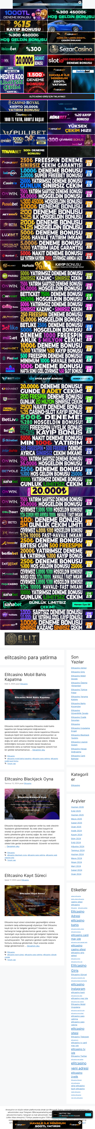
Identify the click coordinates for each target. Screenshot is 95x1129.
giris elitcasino (75, 1083)
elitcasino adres (82, 908)
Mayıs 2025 (76, 819)
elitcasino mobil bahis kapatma (19, 759)
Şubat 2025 (76, 823)
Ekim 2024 (76, 838)
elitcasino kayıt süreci (15, 955)
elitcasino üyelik (76, 1074)
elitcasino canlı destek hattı (79, 942)
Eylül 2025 (76, 811)
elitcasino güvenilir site (78, 978)
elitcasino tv (74, 1040)
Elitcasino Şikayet (76, 1080)
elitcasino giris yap (76, 962)
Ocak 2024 (76, 874)
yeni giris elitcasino (77, 1098)
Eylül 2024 (76, 842)
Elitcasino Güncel (79, 974)
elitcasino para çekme (77, 1023)
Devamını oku (38, 750)
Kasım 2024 (76, 835)
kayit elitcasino (78, 1089)
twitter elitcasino (76, 1095)
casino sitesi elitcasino (76, 903)
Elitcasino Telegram (80, 1037)
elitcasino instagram (78, 986)
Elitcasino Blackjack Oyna (29, 778)
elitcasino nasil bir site (77, 1010)
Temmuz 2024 (78, 850)
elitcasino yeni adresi (79, 1065)
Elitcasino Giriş (78, 672)
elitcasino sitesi (77, 1031)
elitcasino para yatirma (41, 759)
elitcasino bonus (76, 932)
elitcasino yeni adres (77, 1059)
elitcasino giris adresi (77, 954)
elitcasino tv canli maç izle (79, 1044)
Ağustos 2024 (77, 846)
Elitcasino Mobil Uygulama (78, 1005)
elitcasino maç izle (79, 998)
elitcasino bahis (77, 923)
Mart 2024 (76, 866)
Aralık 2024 (76, 831)
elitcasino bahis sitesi (77, 929)
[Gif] (47, 265)
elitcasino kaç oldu (76, 996)
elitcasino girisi (75, 959)
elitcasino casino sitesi (78, 947)
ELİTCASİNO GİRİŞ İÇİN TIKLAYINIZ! (47, 96)
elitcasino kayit (78, 992)
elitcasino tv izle (78, 1051)
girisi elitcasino (78, 1086)
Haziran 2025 (77, 815)
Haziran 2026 (77, 807)
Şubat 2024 (76, 870)
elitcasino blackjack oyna (17, 855)
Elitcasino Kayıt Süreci (25, 875)
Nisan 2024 (76, 862)
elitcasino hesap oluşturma (79, 981)
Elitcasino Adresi (79, 668)
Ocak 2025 (76, 827)
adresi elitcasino (76, 896)
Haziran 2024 (77, 854)
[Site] (47, 163)
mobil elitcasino (75, 1092)
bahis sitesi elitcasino (77, 899)
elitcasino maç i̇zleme (77, 1001)
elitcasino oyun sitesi (77, 1013)
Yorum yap (11, 763)
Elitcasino (11, 756)
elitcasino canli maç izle (80, 937)
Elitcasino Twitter (79, 1056)
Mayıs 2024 (76, 858)
